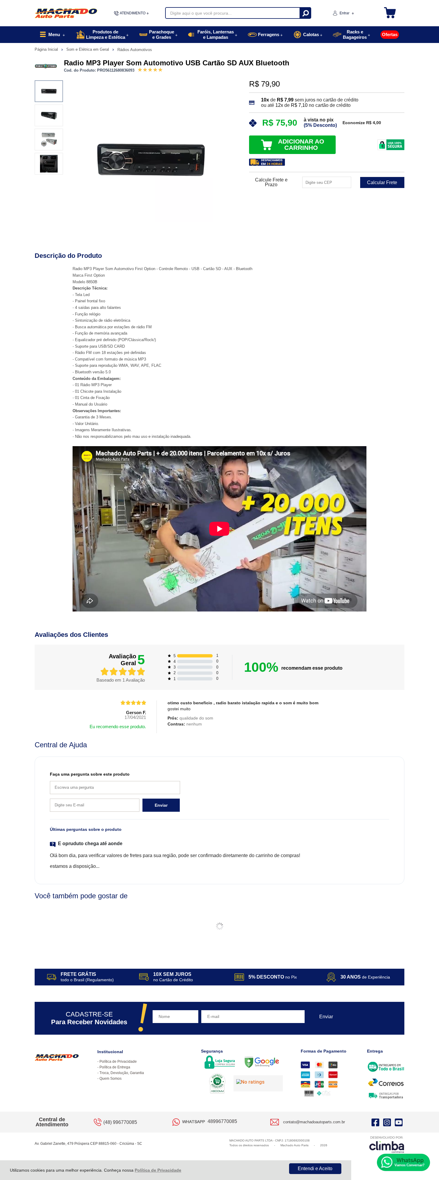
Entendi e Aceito (315, 1168)
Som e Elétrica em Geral (88, 49)
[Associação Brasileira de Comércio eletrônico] (217, 1084)
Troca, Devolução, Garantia (121, 1073)
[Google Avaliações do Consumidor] (258, 1083)
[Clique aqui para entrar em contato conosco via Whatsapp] (403, 1162)
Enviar (161, 805)
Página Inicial (47, 49)
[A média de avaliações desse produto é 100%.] (150, 69)
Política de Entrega (114, 1067)
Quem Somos (110, 1078)
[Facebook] (375, 1122)
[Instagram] (387, 1122)
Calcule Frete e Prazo (271, 182)
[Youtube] (399, 1122)
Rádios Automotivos (134, 49)
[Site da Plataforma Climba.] (386, 1144)
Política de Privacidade (158, 1170)
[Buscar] (305, 13)
